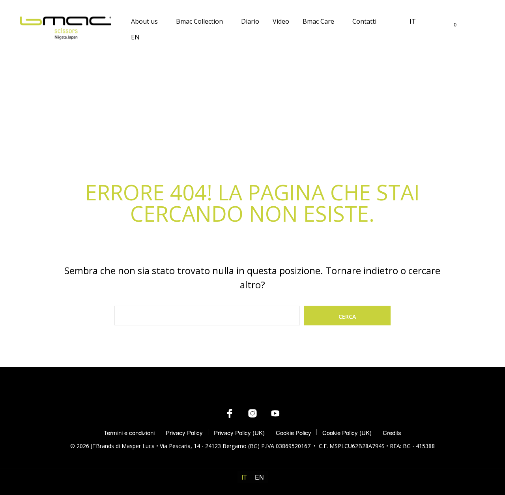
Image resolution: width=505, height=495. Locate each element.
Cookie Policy (293, 432)
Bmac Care (318, 21)
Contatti (364, 21)
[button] (450, 24)
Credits (392, 432)
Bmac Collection (199, 21)
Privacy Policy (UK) (239, 432)
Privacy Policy (184, 432)
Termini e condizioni (129, 432)
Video (281, 21)
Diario (250, 21)
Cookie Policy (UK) (347, 432)
